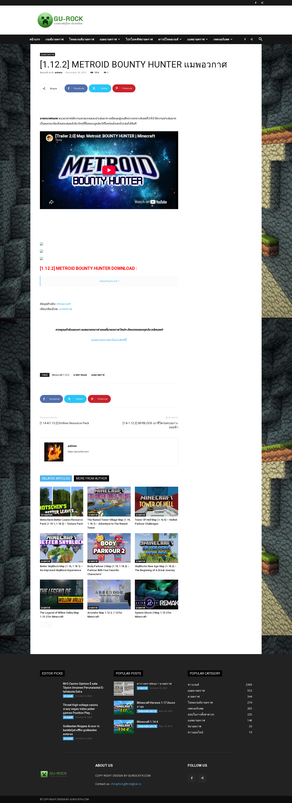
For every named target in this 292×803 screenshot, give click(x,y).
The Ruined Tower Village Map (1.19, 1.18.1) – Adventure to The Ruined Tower (108, 523)
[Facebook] (256, 3)
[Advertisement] (166, 20)
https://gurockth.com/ (78, 451)
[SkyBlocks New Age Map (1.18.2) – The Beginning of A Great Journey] (156, 548)
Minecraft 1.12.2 (60, 374)
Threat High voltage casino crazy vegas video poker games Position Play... (80, 708)
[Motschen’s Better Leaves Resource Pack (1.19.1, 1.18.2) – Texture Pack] (61, 501)
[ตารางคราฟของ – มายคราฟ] (124, 689)
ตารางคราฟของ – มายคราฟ (154, 683)
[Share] (262, 3)
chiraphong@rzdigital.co (126, 784)
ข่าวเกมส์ (68, 696)
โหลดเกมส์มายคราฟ (81, 39)
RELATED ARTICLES (56, 478)
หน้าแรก (35, 39)
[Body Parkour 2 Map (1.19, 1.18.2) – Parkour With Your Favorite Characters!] (109, 548)
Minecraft (64, 303)
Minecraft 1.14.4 (147, 721)
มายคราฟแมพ (80, 374)
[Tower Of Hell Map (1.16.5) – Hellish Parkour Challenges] (156, 501)
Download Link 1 (109, 281)
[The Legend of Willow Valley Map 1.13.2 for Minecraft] (61, 594)
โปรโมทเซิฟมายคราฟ (139, 39)
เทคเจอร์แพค (221, 39)
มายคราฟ (66, 309)
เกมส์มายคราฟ (54, 39)
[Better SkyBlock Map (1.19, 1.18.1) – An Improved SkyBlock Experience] (61, 548)
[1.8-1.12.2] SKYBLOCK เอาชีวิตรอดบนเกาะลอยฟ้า (150, 425)
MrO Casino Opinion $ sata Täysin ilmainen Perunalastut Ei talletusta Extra (83, 687)
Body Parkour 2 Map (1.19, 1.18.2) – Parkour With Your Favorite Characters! (108, 570)
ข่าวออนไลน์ (46, 514)
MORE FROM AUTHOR (91, 478)
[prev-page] (42, 624)
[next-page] (48, 624)
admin (58, 72)
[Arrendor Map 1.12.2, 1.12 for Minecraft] (109, 594)
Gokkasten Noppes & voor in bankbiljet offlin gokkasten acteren (81, 730)
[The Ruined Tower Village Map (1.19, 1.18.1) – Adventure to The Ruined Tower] (109, 501)
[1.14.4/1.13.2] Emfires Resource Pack (64, 423)
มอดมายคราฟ (108, 39)
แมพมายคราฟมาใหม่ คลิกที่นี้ (109, 340)
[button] (260, 40)
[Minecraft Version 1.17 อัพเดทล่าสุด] (124, 708)
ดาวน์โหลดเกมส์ (168, 39)
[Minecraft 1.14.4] (124, 727)
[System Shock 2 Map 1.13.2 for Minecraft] (156, 594)
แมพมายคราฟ (196, 39)
